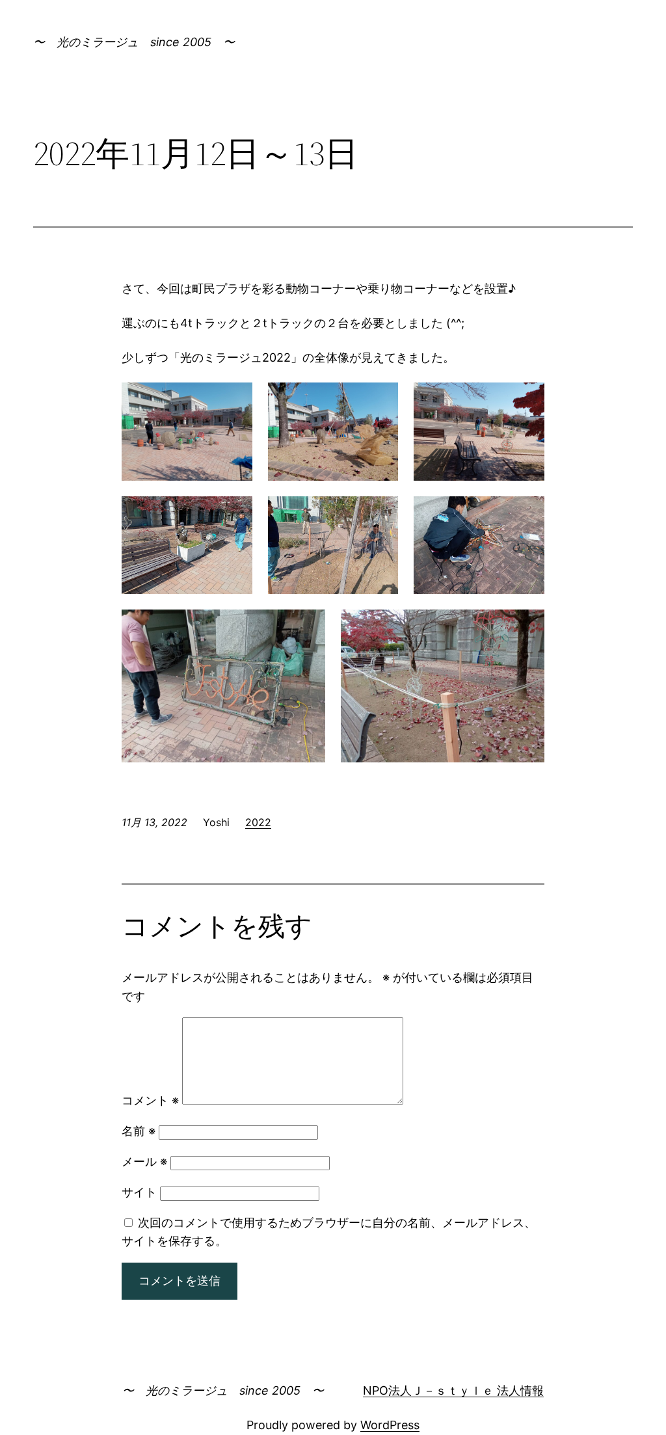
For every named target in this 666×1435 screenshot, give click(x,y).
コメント (150, 1100)
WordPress (390, 1425)
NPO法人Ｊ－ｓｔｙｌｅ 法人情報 (453, 1390)
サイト (139, 1192)
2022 (258, 822)
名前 (138, 1131)
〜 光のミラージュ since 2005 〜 (134, 42)
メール (144, 1161)
